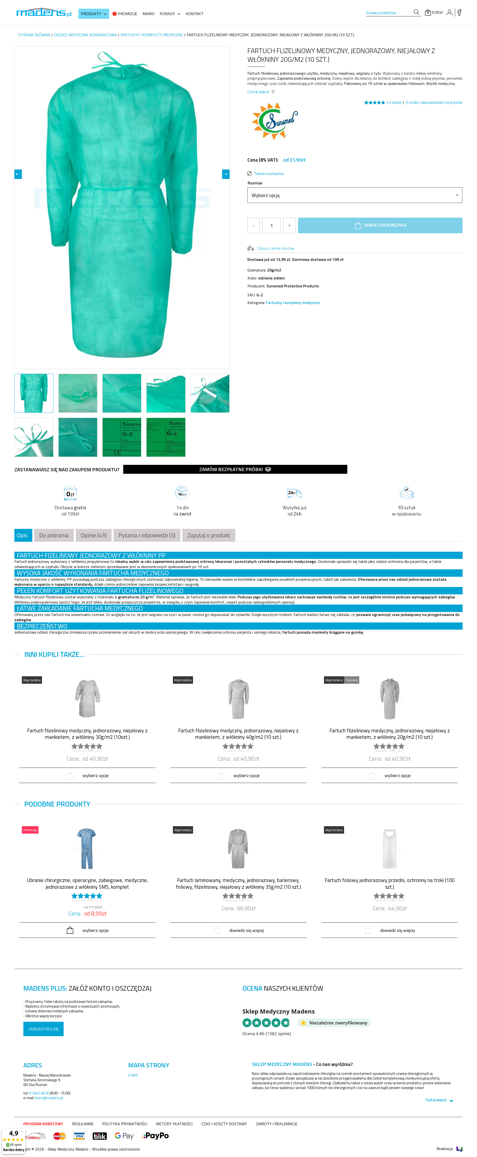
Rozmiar (255, 183)
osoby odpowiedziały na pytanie (434, 102)
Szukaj (416, 12)
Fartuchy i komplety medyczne (151, 35)
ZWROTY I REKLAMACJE (276, 1124)
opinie (394, 102)
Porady (167, 14)
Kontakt (194, 14)
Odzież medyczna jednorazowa (85, 35)
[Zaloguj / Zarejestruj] (449, 12)
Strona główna (34, 35)
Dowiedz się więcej (246, 930)
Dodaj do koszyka (385, 225)
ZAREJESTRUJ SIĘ (43, 1029)
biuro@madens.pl (49, 1098)
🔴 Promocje (124, 14)
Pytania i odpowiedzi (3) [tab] (147, 535)
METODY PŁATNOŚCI (174, 1124)
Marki (148, 14)
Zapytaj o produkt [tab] (208, 535)
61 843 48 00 (39, 1093)
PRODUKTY (91, 14)
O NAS (133, 1075)
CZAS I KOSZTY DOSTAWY (224, 1124)
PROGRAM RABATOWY (43, 1124)
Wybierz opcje (95, 775)
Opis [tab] (22, 535)
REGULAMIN (82, 1124)
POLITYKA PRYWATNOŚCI (124, 1124)
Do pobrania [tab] (54, 535)
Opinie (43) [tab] (94, 535)
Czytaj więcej (258, 92)
